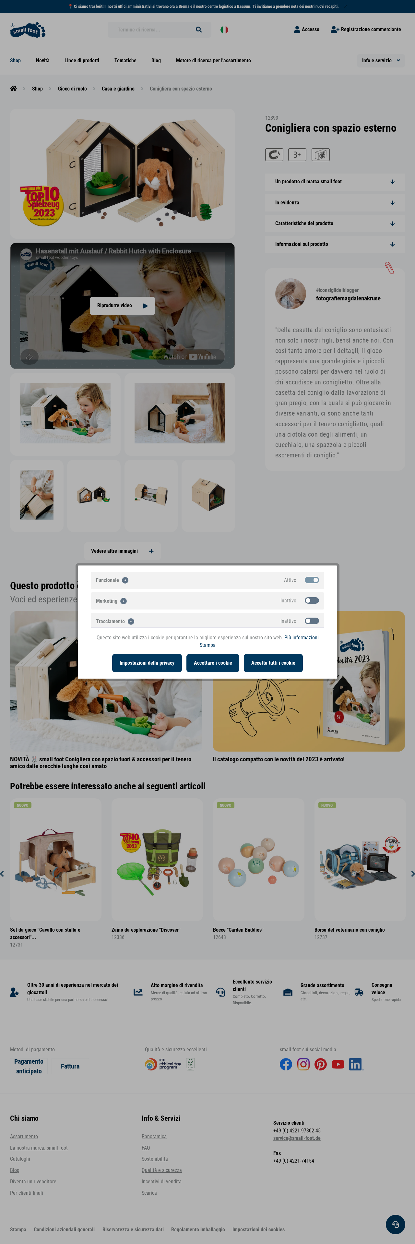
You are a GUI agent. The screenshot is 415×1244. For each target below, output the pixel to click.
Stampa (208, 645)
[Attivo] (312, 580)
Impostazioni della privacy (147, 663)
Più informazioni (301, 638)
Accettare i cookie (213, 663)
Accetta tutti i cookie (273, 663)
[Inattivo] (312, 600)
